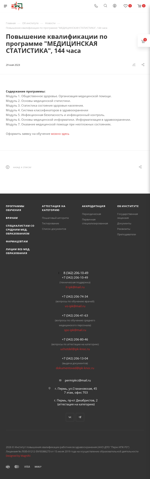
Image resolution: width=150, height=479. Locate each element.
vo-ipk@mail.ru (75, 306)
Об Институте (128, 206)
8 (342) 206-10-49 (75, 272)
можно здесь (60, 134)
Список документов (54, 229)
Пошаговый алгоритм (55, 218)
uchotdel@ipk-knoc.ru (75, 349)
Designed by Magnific (18, 455)
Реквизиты (123, 229)
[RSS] (134, 65)
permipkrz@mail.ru (78, 380)
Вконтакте (70, 417)
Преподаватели (126, 234)
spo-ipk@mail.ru (75, 330)
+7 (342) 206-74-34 (75, 296)
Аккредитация (93, 206)
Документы (124, 223)
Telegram (80, 417)
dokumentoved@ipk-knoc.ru (75, 368)
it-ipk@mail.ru (75, 287)
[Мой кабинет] (114, 6)
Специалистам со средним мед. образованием (20, 229)
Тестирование (50, 223)
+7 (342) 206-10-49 (75, 277)
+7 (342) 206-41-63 (75, 315)
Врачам (12, 218)
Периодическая (91, 214)
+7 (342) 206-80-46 (75, 339)
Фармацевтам (17, 241)
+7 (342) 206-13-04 (75, 358)
